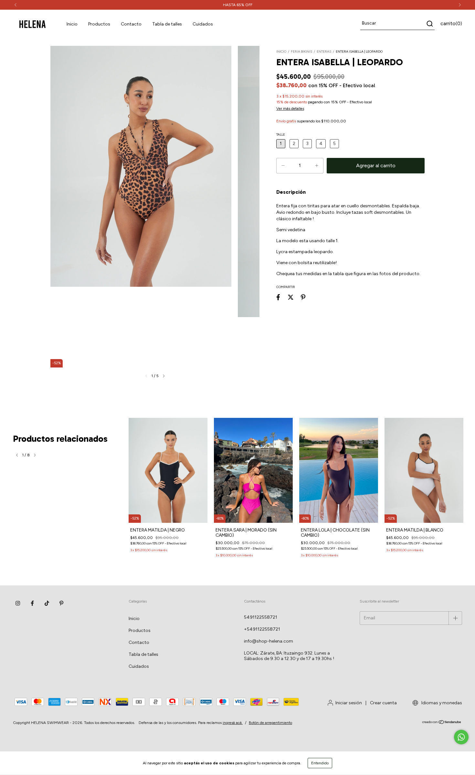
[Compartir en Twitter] (291, 297)
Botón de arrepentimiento (270, 722)
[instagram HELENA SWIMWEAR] (18, 603)
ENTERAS (324, 51)
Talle (280, 134)
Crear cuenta (383, 703)
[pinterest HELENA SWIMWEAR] (61, 603)
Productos (99, 24)
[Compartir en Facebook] (278, 297)
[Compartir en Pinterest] (303, 297)
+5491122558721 (262, 629)
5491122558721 (260, 617)
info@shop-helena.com (268, 641)
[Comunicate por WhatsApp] (461, 737)
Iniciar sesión (348, 703)
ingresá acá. (233, 722)
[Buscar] (429, 23)
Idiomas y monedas (441, 703)
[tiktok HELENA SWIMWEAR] (47, 603)
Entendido (320, 763)
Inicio (72, 24)
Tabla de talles (167, 24)
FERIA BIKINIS (301, 51)
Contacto (131, 24)
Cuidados (203, 24)
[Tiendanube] (442, 723)
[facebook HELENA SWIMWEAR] (32, 603)
